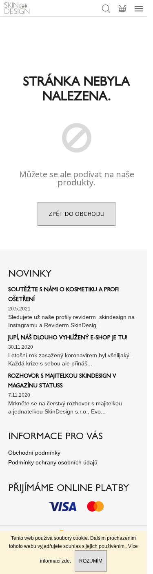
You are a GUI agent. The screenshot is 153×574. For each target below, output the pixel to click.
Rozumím (90, 561)
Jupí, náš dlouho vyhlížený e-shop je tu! (67, 338)
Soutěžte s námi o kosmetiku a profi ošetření (63, 295)
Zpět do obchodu (76, 214)
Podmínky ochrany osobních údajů (53, 462)
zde (66, 561)
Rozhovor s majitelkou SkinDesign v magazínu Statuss (62, 381)
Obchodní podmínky (34, 452)
